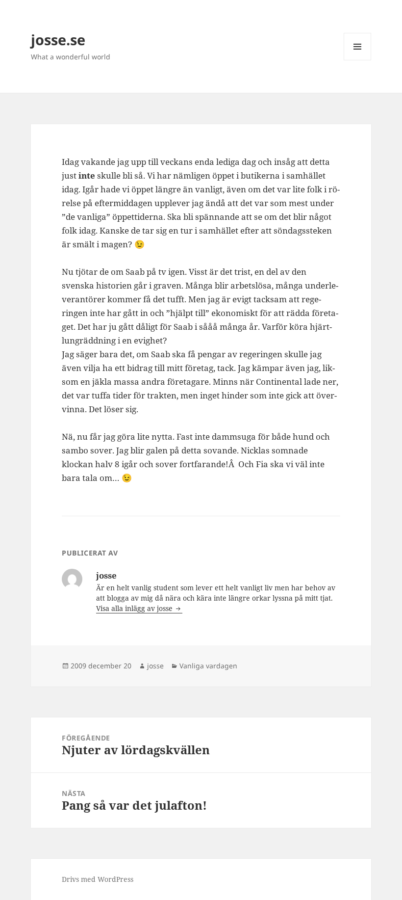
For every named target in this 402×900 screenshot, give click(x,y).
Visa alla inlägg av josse (135, 608)
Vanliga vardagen (208, 665)
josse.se (58, 39)
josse (155, 665)
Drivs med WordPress (97, 879)
